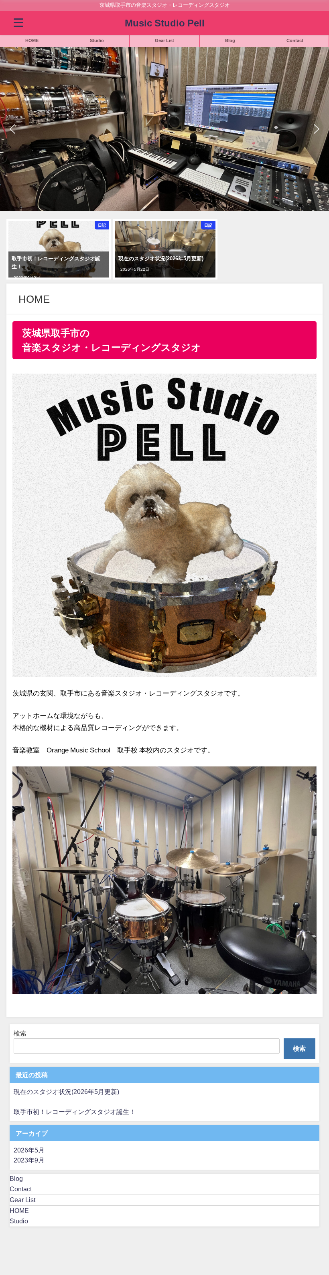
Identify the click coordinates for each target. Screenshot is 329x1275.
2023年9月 (29, 1160)
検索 (20, 1033)
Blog (230, 40)
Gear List (164, 40)
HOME (32, 40)
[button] (12, 129)
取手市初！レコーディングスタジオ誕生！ (75, 1111)
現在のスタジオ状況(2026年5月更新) (66, 1091)
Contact (294, 40)
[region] (164, 129)
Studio (97, 40)
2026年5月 (29, 1150)
